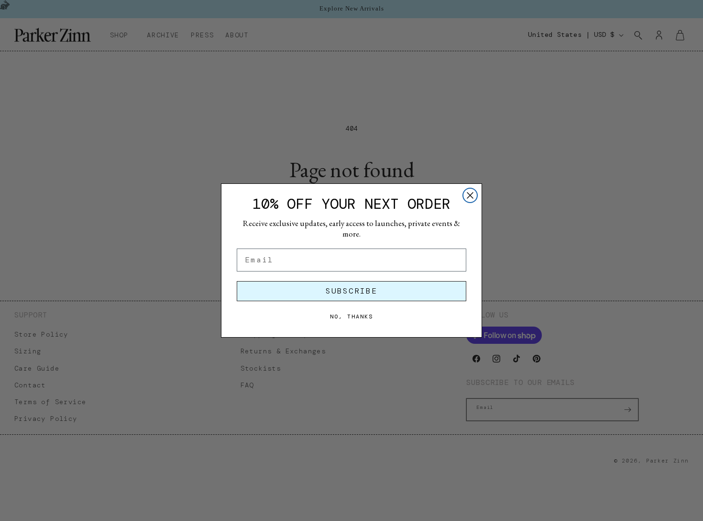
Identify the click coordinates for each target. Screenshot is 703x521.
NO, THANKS (351, 316)
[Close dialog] (470, 195)
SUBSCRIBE (351, 291)
